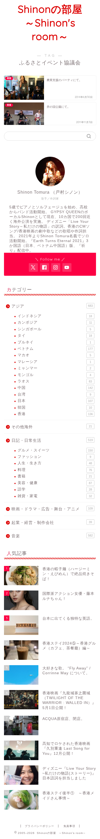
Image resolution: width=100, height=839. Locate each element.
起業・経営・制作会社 (51, 522)
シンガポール (54, 329)
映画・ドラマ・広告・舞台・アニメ (52, 509)
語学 (55, 489)
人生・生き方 (55, 463)
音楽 (52, 536)
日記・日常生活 (52, 440)
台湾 (54, 394)
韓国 (55, 407)
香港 (55, 414)
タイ (55, 336)
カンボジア (55, 322)
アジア (52, 306)
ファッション (54, 457)
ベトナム (55, 349)
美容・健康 (55, 483)
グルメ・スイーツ (55, 450)
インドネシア (55, 316)
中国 (55, 388)
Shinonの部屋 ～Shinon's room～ (55, 23)
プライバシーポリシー (39, 826)
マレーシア (54, 362)
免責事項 (69, 826)
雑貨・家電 (55, 496)
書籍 (55, 476)
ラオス (55, 381)
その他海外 (51, 426)
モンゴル (54, 375)
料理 (55, 470)
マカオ (54, 355)
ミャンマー (54, 368)
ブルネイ (54, 342)
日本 (55, 401)
